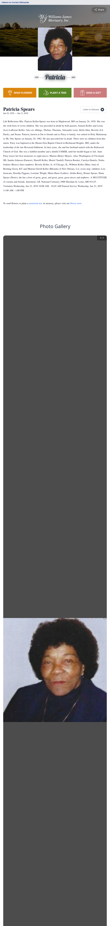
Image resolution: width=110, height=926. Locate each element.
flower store (76, 203)
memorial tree (35, 203)
